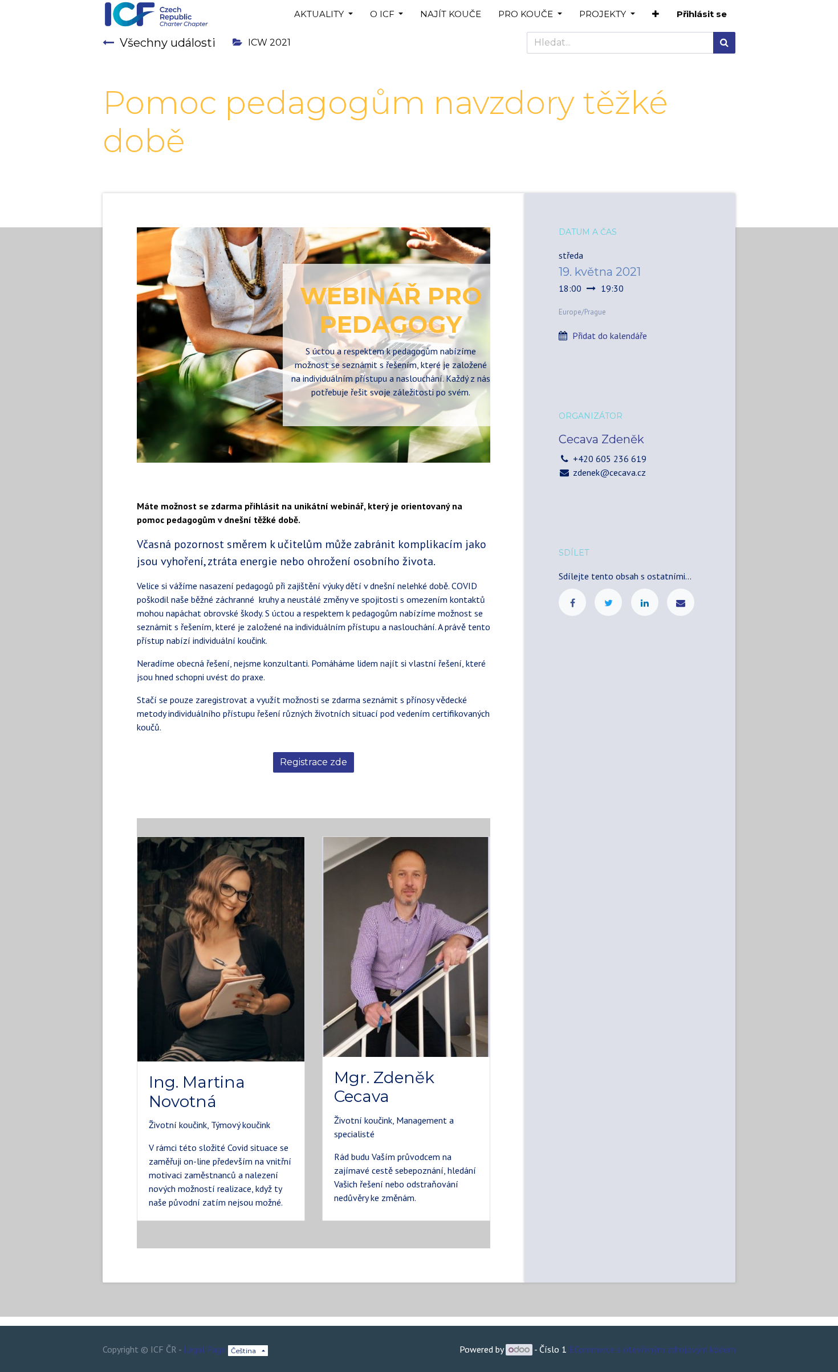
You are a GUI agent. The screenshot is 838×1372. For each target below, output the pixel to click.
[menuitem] (451, 14)
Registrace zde (313, 762)
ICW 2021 (269, 42)
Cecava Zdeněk (601, 439)
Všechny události (167, 43)
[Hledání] (724, 43)
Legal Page (205, 1349)
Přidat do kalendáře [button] (609, 335)
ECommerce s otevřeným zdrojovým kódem (652, 1349)
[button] (656, 14)
